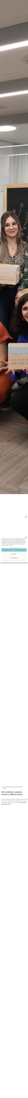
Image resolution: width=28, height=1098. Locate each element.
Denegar (14, 554)
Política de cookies (5, 560)
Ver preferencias (14, 557)
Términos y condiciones (21, 560)
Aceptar (14, 550)
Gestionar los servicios (14, 547)
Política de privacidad (13, 560)
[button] (26, 537)
